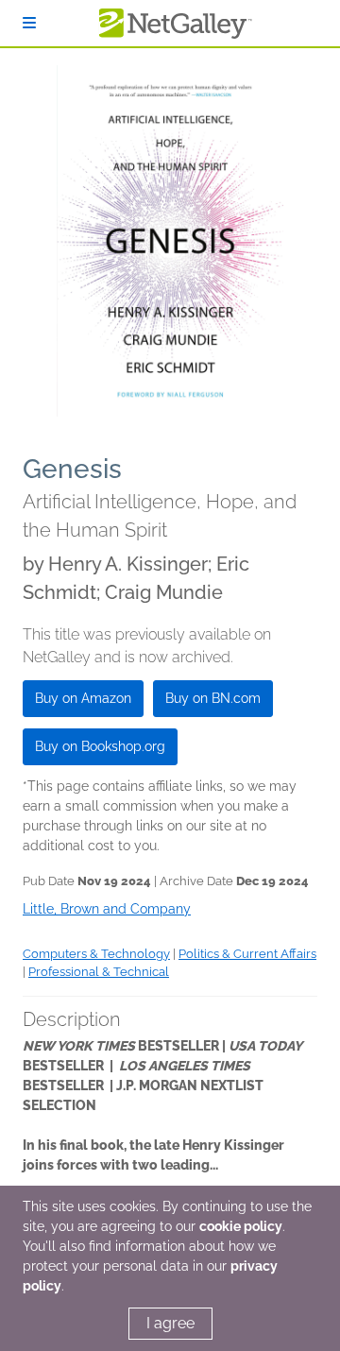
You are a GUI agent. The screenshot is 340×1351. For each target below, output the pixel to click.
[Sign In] (29, 23)
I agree (170, 1323)
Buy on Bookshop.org (100, 746)
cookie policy (240, 1226)
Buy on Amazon (83, 698)
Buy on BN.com (213, 698)
